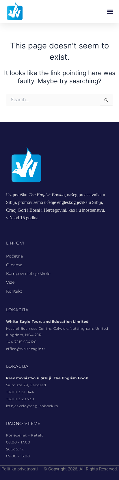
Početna (14, 256)
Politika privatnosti (19, 469)
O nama (14, 264)
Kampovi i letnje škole (28, 273)
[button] (110, 12)
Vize (10, 282)
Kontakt (14, 291)
